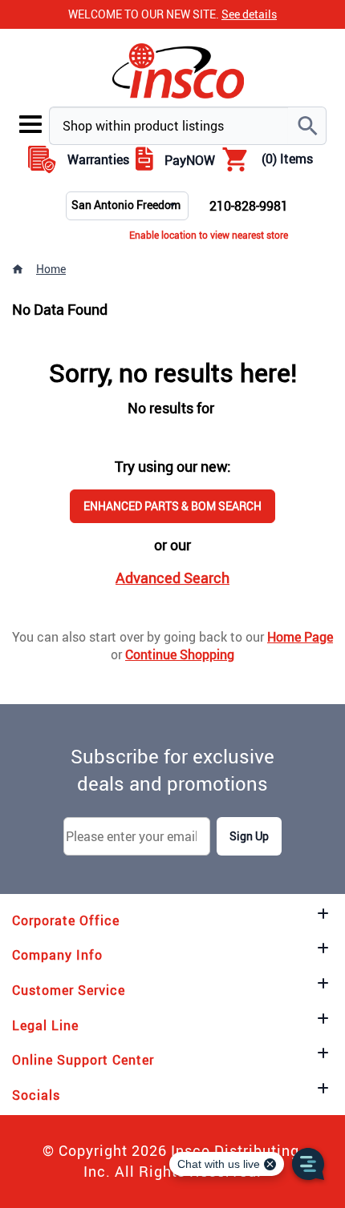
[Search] (307, 126)
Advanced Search (172, 577)
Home (51, 268)
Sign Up (249, 836)
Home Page (300, 637)
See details (249, 14)
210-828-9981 (248, 206)
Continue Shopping (179, 654)
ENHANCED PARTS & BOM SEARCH (172, 505)
